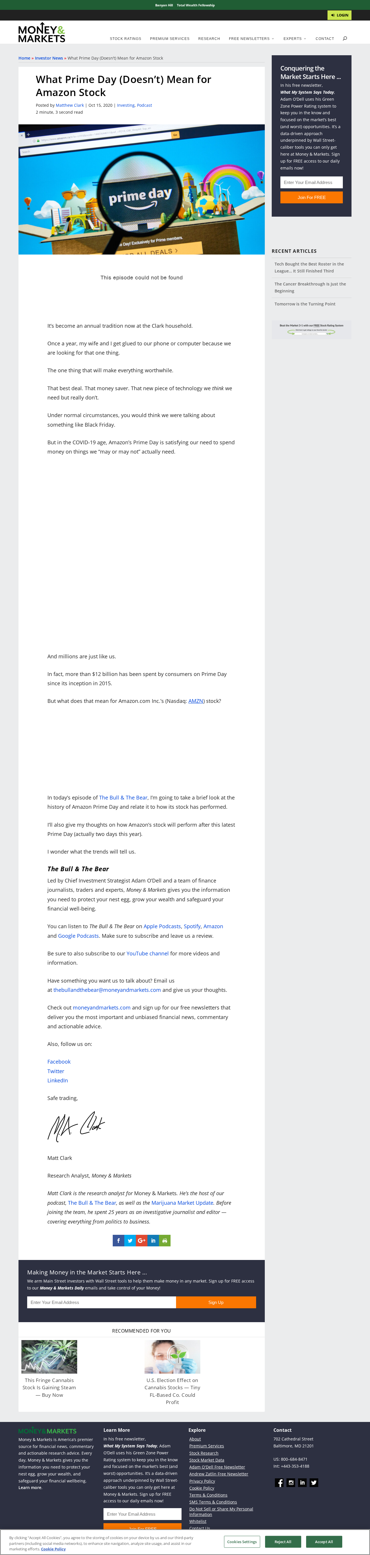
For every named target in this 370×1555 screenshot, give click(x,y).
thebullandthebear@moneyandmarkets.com (107, 989)
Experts (293, 39)
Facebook (59, 1061)
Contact (325, 39)
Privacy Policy (202, 1481)
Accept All (324, 1541)
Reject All (283, 1541)
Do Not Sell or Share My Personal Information (221, 1511)
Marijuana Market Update (182, 1202)
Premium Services (170, 39)
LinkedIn (57, 1080)
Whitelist (197, 1521)
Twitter (55, 1071)
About (195, 1439)
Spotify (192, 926)
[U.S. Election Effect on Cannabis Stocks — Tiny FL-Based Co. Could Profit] (172, 1357)
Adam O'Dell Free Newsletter (217, 1467)
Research (209, 39)
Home (24, 58)
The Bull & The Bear (123, 797)
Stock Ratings (125, 39)
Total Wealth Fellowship (196, 5)
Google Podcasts (78, 935)
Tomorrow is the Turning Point (305, 304)
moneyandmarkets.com (102, 1007)
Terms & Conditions (208, 1495)
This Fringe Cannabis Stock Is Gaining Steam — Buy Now (49, 1387)
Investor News (49, 58)
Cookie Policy (201, 1488)
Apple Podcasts (162, 926)
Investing (126, 105)
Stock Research (204, 1453)
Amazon (213, 926)
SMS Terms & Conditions (213, 1502)
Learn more (29, 1487)
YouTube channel (148, 953)
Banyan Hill (164, 5)
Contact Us (199, 1528)
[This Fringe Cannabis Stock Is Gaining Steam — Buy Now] (49, 1357)
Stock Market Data (206, 1460)
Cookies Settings (242, 1541)
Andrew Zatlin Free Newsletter (218, 1474)
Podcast (144, 105)
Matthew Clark (70, 105)
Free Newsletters (249, 39)
